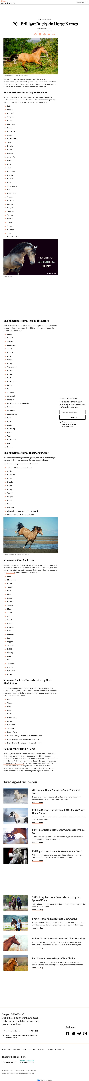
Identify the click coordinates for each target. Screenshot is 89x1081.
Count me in (72, 417)
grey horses (10, 572)
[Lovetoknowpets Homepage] (8, 2)
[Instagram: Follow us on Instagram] (85, 1033)
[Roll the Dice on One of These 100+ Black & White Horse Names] (15, 816)
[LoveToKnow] (9, 1061)
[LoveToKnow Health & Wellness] (27, 1061)
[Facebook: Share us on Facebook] (35, 34)
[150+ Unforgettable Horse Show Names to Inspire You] (15, 836)
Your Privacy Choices (46, 1080)
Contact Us (59, 1049)
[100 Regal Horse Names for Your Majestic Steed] (15, 856)
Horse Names (47, 19)
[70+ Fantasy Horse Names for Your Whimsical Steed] (15, 796)
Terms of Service (31, 1070)
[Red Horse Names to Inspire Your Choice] (15, 963)
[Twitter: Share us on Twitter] (40, 34)
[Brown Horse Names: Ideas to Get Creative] (15, 923)
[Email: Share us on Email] (49, 34)
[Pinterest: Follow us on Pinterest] (79, 1033)
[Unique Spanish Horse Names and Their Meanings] (15, 943)
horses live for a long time (13, 763)
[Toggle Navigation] (86, 2)
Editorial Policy (38, 1049)
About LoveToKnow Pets (11, 1049)
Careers (50, 1049)
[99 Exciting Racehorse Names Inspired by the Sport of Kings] (15, 903)
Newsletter (26, 1049)
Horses (39, 19)
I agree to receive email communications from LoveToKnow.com (69, 424)
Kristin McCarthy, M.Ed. (45, 28)
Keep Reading (37, 802)
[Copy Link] (53, 34)
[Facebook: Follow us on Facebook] (68, 1033)
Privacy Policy (19, 1070)
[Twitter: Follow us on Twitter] (74, 1033)
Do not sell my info (7, 1070)
